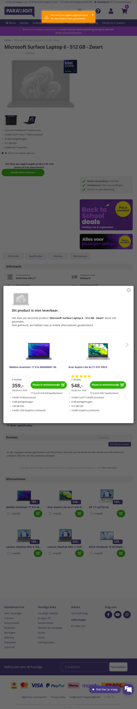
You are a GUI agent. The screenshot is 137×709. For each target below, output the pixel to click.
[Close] (129, 290)
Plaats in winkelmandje (46, 384)
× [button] (93, 14)
